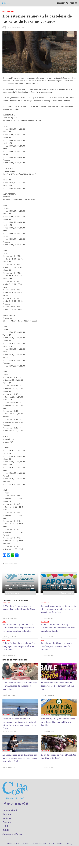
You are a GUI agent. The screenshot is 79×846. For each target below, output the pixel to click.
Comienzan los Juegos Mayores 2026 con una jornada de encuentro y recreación (19, 685)
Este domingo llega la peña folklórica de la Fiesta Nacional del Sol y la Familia (58, 721)
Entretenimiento (8, 11)
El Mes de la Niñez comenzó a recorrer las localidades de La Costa (18, 607)
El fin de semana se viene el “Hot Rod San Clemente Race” (58, 756)
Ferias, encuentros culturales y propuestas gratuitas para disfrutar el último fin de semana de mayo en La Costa (19, 723)
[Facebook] (5, 803)
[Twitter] (8, 803)
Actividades (6, 603)
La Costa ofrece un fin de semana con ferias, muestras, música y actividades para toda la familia (19, 757)
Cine (42, 640)
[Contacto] (19, 803)
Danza (44, 678)
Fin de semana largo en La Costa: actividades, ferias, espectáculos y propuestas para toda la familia (18, 627)
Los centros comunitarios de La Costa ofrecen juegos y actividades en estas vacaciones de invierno (58, 609)
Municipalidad (9, 810)
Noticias (6, 818)
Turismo (6, 822)
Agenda (6, 814)
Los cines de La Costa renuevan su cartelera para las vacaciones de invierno (57, 646)
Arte (4, 621)
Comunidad (45, 750)
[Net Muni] (23, 803)
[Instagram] (12, 803)
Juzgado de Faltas (12, 834)
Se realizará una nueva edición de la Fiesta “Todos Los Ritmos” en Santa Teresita (57, 685)
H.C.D (5, 826)
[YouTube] (16, 803)
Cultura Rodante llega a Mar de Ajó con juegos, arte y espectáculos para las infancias (18, 646)
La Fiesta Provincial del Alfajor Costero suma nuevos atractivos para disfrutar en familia (58, 627)
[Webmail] (27, 803)
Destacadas (45, 621)
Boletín (6, 830)
